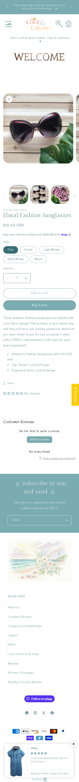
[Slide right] (75, 195)
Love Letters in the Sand (23, 654)
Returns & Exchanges (21, 673)
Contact (13, 636)
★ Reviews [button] (75, 395)
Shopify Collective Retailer (25, 682)
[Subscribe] (66, 520)
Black (39, 259)
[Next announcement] (71, 7)
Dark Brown (16, 259)
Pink (11, 250)
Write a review (39, 439)
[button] (8, 24)
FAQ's (12, 645)
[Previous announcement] (7, 7)
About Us (13, 607)
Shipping (13, 664)
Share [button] (11, 383)
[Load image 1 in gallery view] (19, 194)
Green (28, 250)
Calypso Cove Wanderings (25, 626)
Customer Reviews (20, 617)
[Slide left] (4, 195)
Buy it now (40, 305)
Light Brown (52, 250)
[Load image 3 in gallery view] (60, 194)
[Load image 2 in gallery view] (39, 194)
